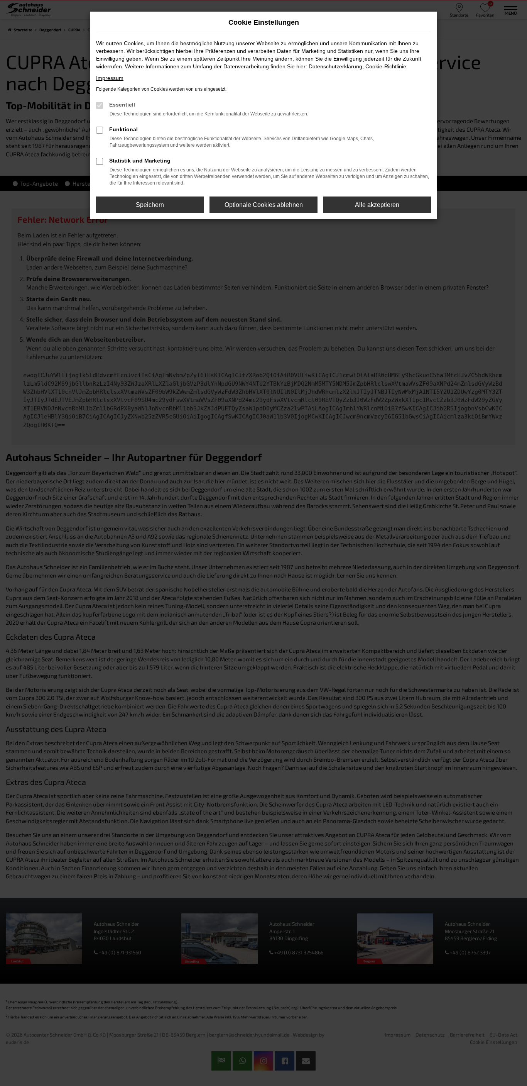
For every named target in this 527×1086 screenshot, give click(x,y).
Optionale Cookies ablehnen (264, 205)
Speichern (150, 205)
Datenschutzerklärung (335, 66)
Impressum (109, 78)
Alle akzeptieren (377, 205)
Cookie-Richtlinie (385, 66)
